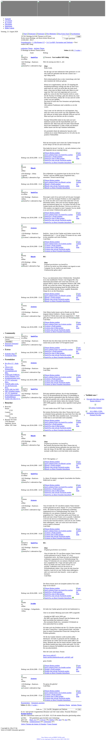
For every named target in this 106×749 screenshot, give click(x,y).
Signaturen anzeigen (38, 703)
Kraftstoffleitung (10, 397)
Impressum (8, 26)
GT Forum (8, 21)
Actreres (34, 228)
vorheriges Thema (27, 48)
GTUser (42, 720)
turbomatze (47, 722)
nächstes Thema (39, 48)
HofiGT (52, 720)
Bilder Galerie (9, 28)
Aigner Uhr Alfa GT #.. (12, 399)
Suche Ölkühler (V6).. (12, 376)
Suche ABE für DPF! (12, 389)
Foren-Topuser (52, 724)
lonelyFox (34, 57)
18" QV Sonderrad (11, 393)
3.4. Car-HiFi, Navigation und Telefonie (59, 42)
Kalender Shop (10, 354)
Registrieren (9, 345)
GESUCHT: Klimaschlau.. (9, 368)
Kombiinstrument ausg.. (13, 378)
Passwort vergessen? (11, 343)
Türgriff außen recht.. (12, 384)
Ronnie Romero (26, 713)
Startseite (8, 19)
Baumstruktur (25, 703)
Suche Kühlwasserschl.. (13, 395)
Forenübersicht (26, 42)
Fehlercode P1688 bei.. (12, 374)
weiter (78, 50)
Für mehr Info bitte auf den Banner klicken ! (95, 400)
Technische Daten (11, 355)
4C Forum (8, 22)
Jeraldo (33, 603)
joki (60, 720)
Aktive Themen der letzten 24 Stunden (33, 724)
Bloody (33, 168)
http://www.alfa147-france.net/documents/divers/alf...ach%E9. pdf (58, 656)
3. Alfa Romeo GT (38, 42)
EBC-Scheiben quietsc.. (13, 391)
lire (66, 720)
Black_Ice (33, 720)
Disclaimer (8, 24)
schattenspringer (35, 722)
